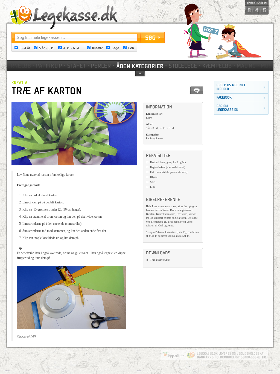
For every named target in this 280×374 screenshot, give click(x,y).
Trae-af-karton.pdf (160, 259)
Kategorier (140, 65)
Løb (131, 48)
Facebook (224, 98)
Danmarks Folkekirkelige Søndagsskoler (226, 355)
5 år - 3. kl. (46, 48)
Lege (115, 48)
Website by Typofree (173, 355)
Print (196, 90)
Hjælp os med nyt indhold (231, 87)
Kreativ (97, 48)
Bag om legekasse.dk (227, 108)
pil (140, 73)
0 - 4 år (25, 48)
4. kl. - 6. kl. (71, 48)
